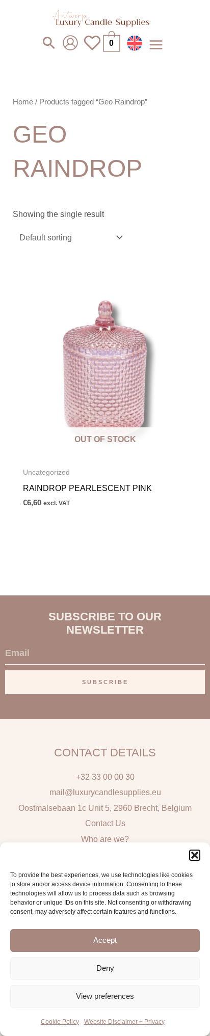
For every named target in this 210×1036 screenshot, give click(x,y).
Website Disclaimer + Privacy (124, 1021)
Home (23, 101)
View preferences (105, 996)
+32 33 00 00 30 (105, 776)
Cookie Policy (60, 1021)
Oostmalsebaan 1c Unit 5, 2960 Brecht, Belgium (105, 807)
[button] (195, 855)
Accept (105, 940)
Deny (105, 968)
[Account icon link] (70, 43)
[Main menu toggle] (155, 44)
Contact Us (105, 823)
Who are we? (105, 838)
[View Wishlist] (92, 49)
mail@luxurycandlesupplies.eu (105, 792)
